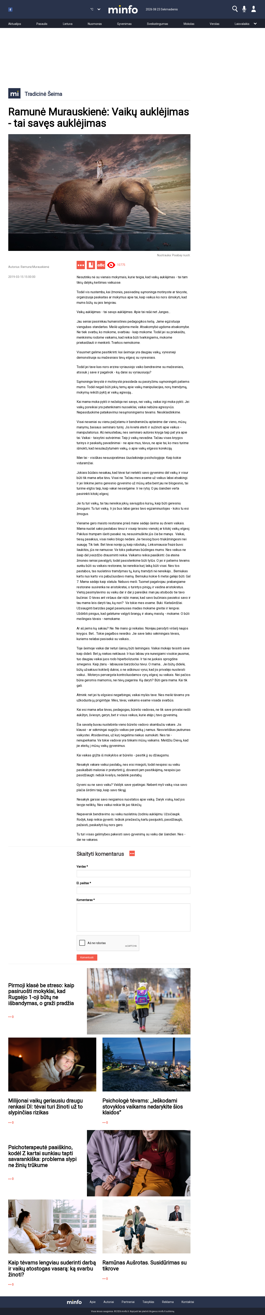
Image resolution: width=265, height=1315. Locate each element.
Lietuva (67, 24)
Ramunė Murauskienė (35, 267)
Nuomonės (95, 24)
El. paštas (84, 883)
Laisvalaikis (242, 24)
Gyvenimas (124, 24)
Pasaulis (41, 24)
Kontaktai (188, 1302)
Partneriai (128, 1302)
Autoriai (109, 1302)
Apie (93, 1302)
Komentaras (86, 900)
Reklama (168, 1302)
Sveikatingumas (157, 24)
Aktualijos (14, 24)
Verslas (214, 24)
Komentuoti (87, 957)
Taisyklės (148, 1302)
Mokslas (189, 24)
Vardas (82, 866)
